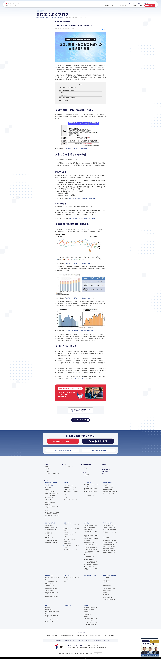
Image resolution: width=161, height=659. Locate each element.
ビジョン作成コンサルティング (110, 525)
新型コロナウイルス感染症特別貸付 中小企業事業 (82, 218)
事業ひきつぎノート (69, 494)
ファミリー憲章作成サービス (71, 500)
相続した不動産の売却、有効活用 (52, 612)
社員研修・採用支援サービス (90, 545)
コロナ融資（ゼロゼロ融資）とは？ (68, 87)
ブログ (84, 473)
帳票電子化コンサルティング (51, 596)
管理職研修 (86, 612)
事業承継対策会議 (68, 485)
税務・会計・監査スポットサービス (52, 516)
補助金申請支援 (48, 532)
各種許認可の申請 (68, 534)
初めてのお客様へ (97, 640)
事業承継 (66, 482)
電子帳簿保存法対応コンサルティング (52, 593)
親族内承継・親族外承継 (70, 487)
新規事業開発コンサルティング (52, 542)
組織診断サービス (49, 538)
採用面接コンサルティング (109, 552)
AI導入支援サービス (49, 586)
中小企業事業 (64, 95)
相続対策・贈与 (48, 609)
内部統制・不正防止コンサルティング (52, 507)
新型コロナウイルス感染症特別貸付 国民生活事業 (82, 199)
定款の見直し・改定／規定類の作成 (71, 529)
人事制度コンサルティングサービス (91, 532)
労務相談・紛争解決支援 (89, 527)
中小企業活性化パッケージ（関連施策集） (76, 148)
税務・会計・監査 (49, 485)
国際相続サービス (49, 621)
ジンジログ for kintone (108, 538)
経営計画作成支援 (49, 525)
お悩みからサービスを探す (51, 482)
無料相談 (104, 467)
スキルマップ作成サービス (109, 547)
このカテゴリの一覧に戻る (80, 420)
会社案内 (46, 464)
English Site (106, 640)
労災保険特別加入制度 (89, 542)
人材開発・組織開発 (107, 523)
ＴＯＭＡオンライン (69, 469)
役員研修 (86, 616)
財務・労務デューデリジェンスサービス (91, 485)
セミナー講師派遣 (68, 466)
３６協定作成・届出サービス (90, 549)
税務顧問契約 (48, 487)
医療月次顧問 (106, 577)
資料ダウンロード (106, 469)
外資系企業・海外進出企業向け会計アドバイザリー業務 (110, 492)
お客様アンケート (88, 469)
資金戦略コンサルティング (51, 529)
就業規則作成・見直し (89, 529)
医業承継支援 (106, 595)
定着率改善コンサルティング (109, 532)
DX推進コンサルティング (51, 583)
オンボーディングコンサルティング (110, 534)
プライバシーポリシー (56, 640)
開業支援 (105, 592)
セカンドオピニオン (49, 491)
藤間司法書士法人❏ (109, 636)
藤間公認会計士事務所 (96, 636)
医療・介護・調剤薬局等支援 (109, 575)
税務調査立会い (48, 489)
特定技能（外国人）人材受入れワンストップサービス (71, 546)
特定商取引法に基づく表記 (69, 640)
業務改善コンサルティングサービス (52, 578)
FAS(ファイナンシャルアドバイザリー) (91, 492)
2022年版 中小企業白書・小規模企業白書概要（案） (79, 263)
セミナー (65, 464)
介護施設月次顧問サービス (109, 588)
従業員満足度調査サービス (109, 544)
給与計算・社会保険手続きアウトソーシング (91, 539)
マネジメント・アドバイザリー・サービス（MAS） (51, 494)
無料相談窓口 (88, 640)
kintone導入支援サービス (51, 581)
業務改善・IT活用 (49, 575)
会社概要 (47, 471)
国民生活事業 (64, 93)
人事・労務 (86, 523)
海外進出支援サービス (108, 487)
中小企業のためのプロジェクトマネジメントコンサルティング (110, 549)
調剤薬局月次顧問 (107, 586)
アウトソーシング (68, 575)
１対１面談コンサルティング (109, 540)
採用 (130, 3)
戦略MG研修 (48, 500)
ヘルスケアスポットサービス (109, 599)
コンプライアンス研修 (89, 609)
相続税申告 (47, 607)
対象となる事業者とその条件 (66, 90)
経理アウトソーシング (50, 504)
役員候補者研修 (87, 614)
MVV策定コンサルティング (51, 540)
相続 (46, 605)
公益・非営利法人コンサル (90, 575)
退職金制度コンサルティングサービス (91, 536)
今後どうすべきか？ (64, 100)
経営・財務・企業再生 (50, 523)
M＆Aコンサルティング (89, 495)
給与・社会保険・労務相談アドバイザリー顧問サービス (91, 565)
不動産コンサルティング (70, 605)
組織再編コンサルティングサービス (91, 489)
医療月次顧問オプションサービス (110, 582)
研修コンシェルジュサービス (90, 607)
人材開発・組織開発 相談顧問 (110, 542)
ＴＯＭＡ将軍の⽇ (49, 497)
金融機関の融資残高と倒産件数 (67, 98)
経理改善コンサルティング (51, 588)
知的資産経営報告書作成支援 (71, 491)
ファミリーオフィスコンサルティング (71, 496)
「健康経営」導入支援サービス (91, 547)
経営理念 (47, 469)
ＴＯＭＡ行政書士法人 (82, 636)
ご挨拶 (46, 466)
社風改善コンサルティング (109, 527)
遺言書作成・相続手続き (70, 539)
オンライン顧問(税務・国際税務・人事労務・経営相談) (52, 512)
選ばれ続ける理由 (87, 464)
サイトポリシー (80, 640)
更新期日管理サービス (69, 543)
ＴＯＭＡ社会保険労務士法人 (66, 636)
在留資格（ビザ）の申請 (70, 532)
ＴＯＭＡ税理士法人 (52, 636)
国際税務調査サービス (108, 489)
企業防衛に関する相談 (50, 502)
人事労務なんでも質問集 (89, 559)
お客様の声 (85, 467)
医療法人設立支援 (107, 590)
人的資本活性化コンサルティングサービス (52, 534)
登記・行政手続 (68, 523)
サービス (46, 480)
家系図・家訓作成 (68, 541)
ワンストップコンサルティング (52, 473)
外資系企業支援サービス (108, 485)
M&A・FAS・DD (87, 482)
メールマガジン (105, 471)
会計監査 (47, 510)
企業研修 (86, 605)
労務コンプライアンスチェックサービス (91, 568)
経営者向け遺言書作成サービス (71, 549)
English (134, 3)
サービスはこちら (78, 378)
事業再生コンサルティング (51, 527)
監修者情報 (86, 475)
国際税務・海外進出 (107, 482)
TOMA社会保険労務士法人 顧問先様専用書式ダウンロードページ (91, 553)
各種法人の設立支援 (69, 537)
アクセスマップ (98, 653)
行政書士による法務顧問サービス (71, 525)
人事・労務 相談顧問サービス (90, 525)
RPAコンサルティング (50, 590)
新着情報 (104, 464)
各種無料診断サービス (89, 557)
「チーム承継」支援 (69, 489)
